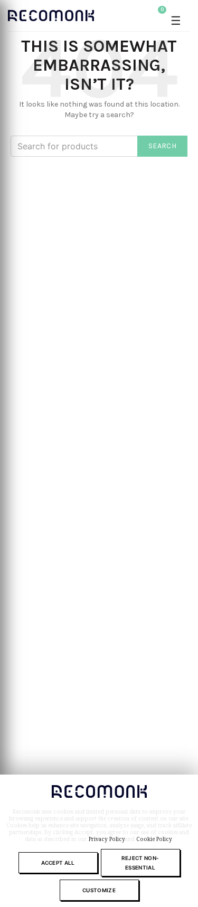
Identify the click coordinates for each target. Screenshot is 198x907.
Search (162, 145)
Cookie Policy (154, 839)
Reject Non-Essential (140, 863)
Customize (99, 890)
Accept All (58, 863)
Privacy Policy (107, 839)
